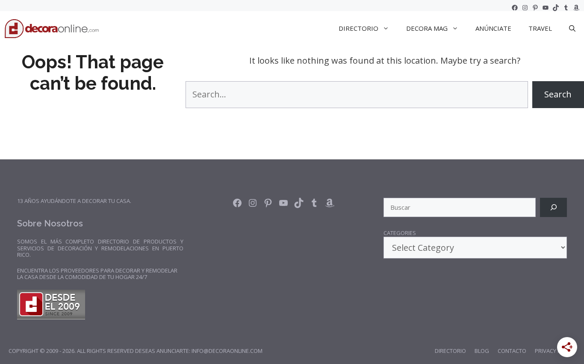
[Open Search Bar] (572, 28)
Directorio (450, 351)
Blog (482, 351)
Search (558, 94)
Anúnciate (493, 28)
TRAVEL (540, 28)
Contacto (512, 351)
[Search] (553, 207)
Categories (399, 233)
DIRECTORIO (358, 28)
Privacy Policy (555, 351)
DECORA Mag (427, 28)
